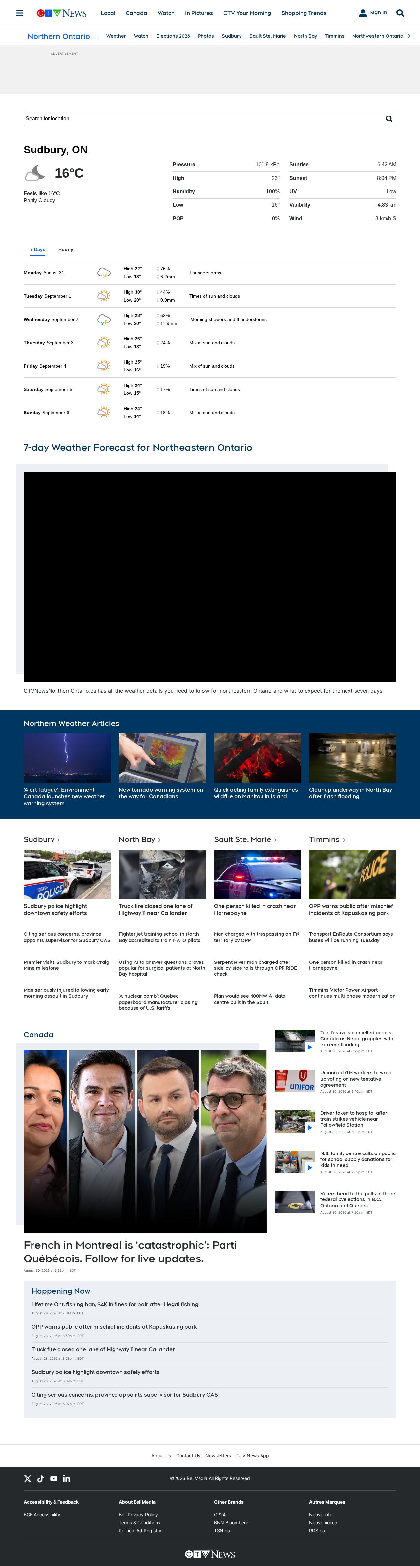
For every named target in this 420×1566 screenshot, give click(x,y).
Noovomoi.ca (323, 1522)
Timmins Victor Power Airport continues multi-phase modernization (352, 993)
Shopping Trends (304, 13)
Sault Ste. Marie (267, 36)
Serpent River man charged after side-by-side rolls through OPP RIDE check (255, 968)
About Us (161, 1455)
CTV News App (252, 1455)
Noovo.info (320, 1514)
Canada (136, 13)
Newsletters (218, 1455)
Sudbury (232, 36)
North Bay (305, 36)
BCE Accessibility (42, 1514)
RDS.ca (317, 1530)
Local (108, 13)
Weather (116, 36)
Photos (206, 36)
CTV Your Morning (247, 13)
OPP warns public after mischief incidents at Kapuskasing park (351, 909)
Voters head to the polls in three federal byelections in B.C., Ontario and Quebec (357, 1199)
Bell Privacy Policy (138, 1514)
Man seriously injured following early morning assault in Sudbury (66, 993)
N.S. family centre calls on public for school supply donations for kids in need (358, 1159)
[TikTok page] (41, 1478)
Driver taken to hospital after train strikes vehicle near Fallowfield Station (353, 1119)
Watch (166, 13)
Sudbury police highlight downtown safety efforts (55, 909)
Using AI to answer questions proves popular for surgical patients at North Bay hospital (162, 968)
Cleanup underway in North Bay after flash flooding (350, 793)
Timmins (335, 36)
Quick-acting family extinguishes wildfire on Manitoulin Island (256, 793)
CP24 (220, 1514)
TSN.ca (222, 1530)
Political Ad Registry (140, 1530)
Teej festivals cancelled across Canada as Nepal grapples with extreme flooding (356, 1038)
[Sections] (19, 13)
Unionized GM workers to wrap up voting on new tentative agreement (355, 1078)
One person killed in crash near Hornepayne (255, 909)
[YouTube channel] (54, 1478)
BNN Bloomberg (231, 1522)
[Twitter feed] (28, 1478)
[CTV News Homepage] (61, 13)
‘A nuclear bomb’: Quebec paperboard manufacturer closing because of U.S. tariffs (158, 1001)
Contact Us (188, 1455)
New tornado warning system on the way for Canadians (161, 793)
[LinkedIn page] (67, 1478)
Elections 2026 (173, 36)
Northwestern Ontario (377, 36)
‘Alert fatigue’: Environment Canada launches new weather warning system (64, 797)
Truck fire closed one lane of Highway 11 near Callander (156, 909)
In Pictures (199, 13)
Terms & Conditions (139, 1522)
